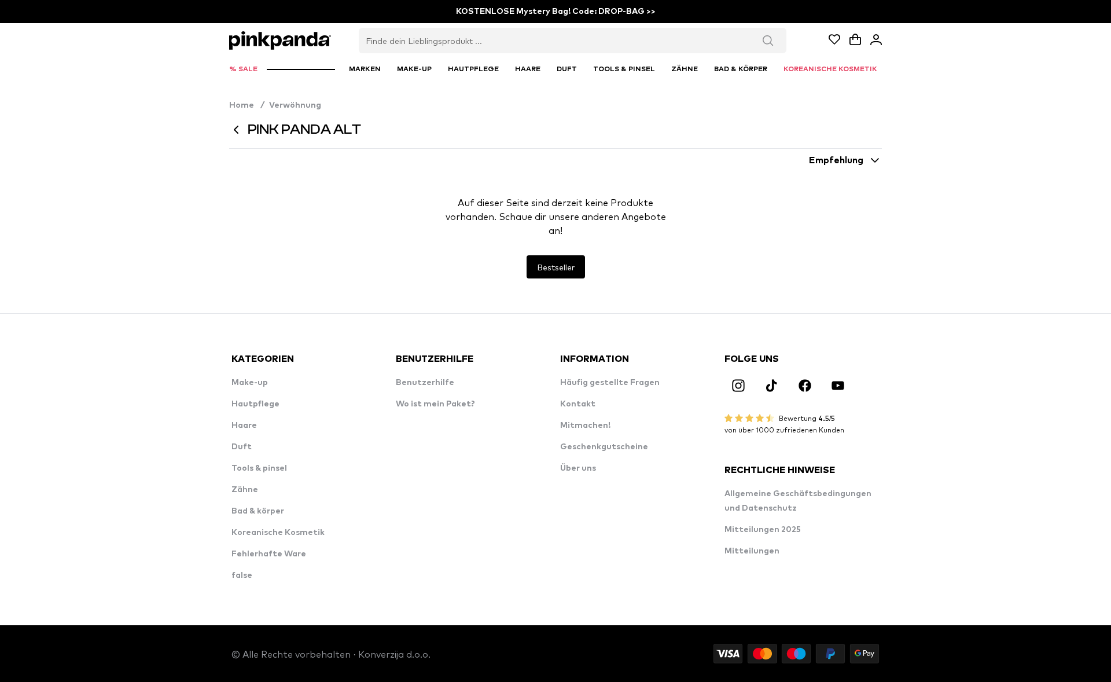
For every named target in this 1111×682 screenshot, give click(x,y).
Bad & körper (257, 511)
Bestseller (556, 267)
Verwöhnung (295, 105)
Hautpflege (255, 404)
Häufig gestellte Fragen (610, 383)
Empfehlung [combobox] (836, 160)
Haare (244, 425)
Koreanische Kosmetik (278, 533)
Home (246, 105)
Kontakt (577, 404)
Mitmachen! (585, 425)
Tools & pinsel (259, 468)
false (241, 575)
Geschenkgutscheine (604, 447)
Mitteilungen (751, 551)
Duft (241, 447)
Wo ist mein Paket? (435, 404)
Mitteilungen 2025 (762, 530)
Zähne (244, 490)
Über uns (578, 468)
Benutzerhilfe (425, 383)
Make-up (249, 383)
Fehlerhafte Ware (268, 554)
